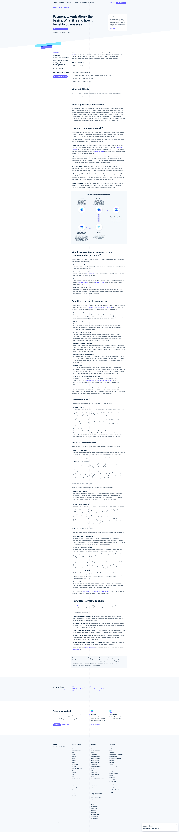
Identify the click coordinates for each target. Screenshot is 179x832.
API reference (94, 808)
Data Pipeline (75, 764)
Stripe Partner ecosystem (97, 799)
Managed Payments (76, 778)
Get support (112, 787)
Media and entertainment (97, 782)
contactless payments (104, 380)
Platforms (93, 768)
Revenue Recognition (77, 788)
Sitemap (111, 764)
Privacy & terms (113, 756)
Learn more (112, 28)
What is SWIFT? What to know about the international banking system (91, 689)
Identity (74, 770)
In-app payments (95, 762)
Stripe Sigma (75, 789)
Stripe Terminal (99, 151)
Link (73, 776)
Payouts (74, 784)
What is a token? (57, 55)
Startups (93, 748)
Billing (73, 752)
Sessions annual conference (116, 754)
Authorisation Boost (76, 750)
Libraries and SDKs (95, 814)
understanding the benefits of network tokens (96, 591)
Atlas (73, 748)
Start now (56, 724)
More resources (57, 7)
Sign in (112, 2)
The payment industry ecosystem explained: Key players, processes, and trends (94, 690)
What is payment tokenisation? (61, 57)
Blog (110, 750)
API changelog (94, 812)
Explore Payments (95, 724)
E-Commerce (94, 754)
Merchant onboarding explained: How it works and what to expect (90, 687)
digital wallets (90, 380)
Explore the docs (113, 721)
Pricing (92, 2)
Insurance (93, 780)
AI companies (94, 772)
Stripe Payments (77, 605)
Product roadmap (113, 773)
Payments (67, 7)
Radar (73, 786)
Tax (73, 791)
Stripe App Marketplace (96, 797)
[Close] (176, 824)
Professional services (96, 786)
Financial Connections (77, 768)
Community (112, 752)
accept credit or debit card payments (100, 307)
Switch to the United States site (151, 828)
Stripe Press (112, 779)
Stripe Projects (94, 816)
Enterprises (93, 746)
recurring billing (90, 273)
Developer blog (94, 818)
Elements (74, 766)
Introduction (56, 52)
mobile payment (100, 282)
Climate (73, 758)
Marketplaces (94, 764)
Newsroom (112, 777)
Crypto (73, 762)
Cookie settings (113, 766)
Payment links (75, 780)
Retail (92, 789)
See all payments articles (59, 690)
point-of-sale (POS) (82, 282)
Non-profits (93, 784)
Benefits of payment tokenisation (58, 69)
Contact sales (120, 2)
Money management (96, 766)
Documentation (94, 806)
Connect (74, 760)
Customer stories (113, 748)
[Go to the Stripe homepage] (54, 744)
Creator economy (95, 774)
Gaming (92, 776)
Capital (73, 754)
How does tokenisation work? (60, 60)
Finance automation (95, 758)
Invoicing (74, 772)
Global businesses (95, 760)
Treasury (74, 795)
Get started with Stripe (60, 28)
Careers (111, 775)
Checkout (74, 756)
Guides (111, 746)
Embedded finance (95, 756)
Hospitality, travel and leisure (98, 778)
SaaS (92, 770)
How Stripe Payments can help (61, 72)
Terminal (74, 793)
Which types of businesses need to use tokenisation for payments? (61, 64)
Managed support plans (115, 789)
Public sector (94, 788)
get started (75, 649)
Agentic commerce (95, 750)
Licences (111, 762)
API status (93, 810)
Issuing (73, 774)
